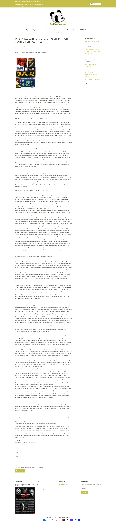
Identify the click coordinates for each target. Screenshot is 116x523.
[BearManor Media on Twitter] (59, 484)
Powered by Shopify (66, 517)
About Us (53, 30)
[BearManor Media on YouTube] (66, 484)
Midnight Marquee (84, 30)
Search (38, 484)
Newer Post (67, 417)
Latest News (18, 481)
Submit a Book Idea (43, 30)
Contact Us (62, 30)
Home (21, 30)
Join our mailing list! (58, 32)
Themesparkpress (72, 30)
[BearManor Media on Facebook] (62, 484)
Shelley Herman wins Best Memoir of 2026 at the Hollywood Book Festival (91, 72)
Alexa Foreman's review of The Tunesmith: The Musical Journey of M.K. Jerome (92, 51)
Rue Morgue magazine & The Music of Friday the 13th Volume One (92, 43)
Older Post (18, 417)
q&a (25, 46)
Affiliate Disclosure (41, 488)
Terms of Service (40, 486)
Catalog (33, 30)
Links (93, 30)
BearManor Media (57, 517)
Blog (27, 30)
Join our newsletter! (41, 489)
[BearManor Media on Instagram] (64, 484)
